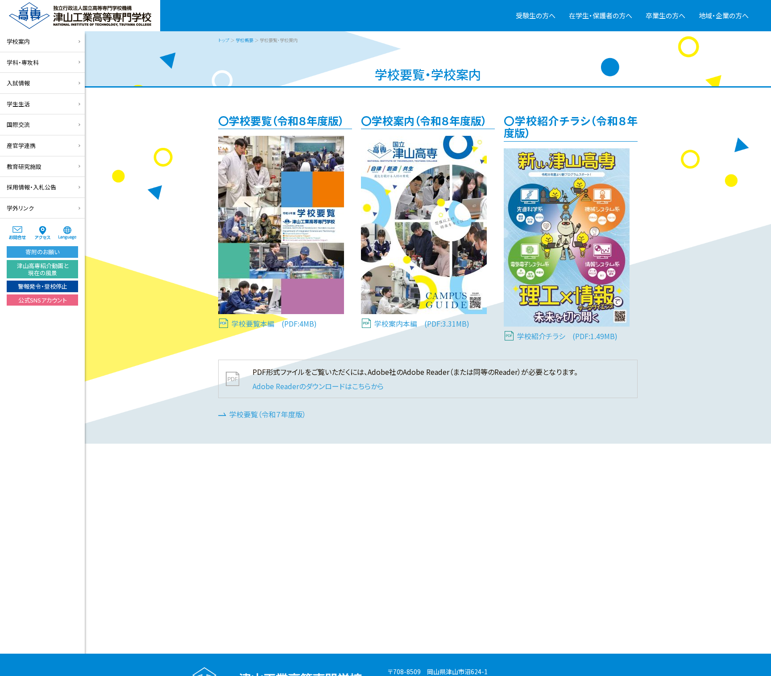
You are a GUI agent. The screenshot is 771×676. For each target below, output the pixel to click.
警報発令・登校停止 (42, 286)
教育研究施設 (24, 166)
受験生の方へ (535, 15)
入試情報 (18, 83)
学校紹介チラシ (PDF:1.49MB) (567, 336)
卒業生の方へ (665, 15)
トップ (223, 40)
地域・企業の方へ (724, 15)
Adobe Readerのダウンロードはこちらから (318, 386)
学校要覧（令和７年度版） (267, 414)
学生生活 (18, 104)
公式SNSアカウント (42, 300)
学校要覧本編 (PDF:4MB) (274, 323)
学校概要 (244, 40)
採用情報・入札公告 (31, 187)
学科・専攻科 (23, 62)
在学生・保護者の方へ (600, 15)
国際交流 (18, 124)
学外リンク (20, 208)
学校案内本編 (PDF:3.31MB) (421, 323)
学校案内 (18, 41)
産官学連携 (21, 145)
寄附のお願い (42, 252)
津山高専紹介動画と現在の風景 (42, 269)
